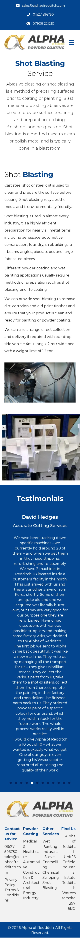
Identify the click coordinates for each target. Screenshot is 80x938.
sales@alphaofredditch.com (43, 6)
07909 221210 (43, 24)
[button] (10, 783)
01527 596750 (43, 14)
